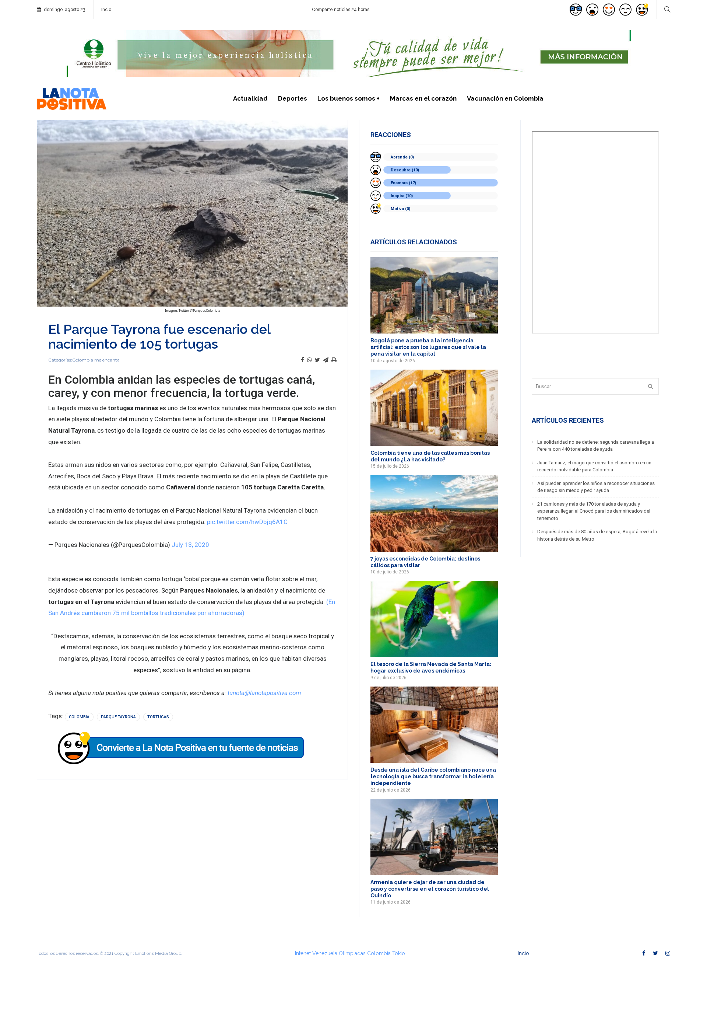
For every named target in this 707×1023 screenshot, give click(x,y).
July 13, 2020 (190, 544)
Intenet (303, 953)
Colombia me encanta (96, 360)
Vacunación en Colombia (505, 98)
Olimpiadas (352, 953)
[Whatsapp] (309, 360)
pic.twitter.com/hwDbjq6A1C (247, 522)
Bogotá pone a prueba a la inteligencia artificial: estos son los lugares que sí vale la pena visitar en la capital (428, 347)
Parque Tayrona (118, 717)
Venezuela (324, 953)
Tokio (398, 953)
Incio (106, 9)
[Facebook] (302, 360)
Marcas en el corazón (423, 98)
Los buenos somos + (348, 98)
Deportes (292, 98)
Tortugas (158, 717)
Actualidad (250, 98)
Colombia (79, 717)
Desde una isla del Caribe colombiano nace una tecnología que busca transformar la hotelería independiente (433, 776)
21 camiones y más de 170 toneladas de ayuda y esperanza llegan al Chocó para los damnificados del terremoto (593, 511)
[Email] (325, 360)
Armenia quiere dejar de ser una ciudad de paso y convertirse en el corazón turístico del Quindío (429, 888)
